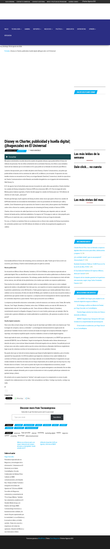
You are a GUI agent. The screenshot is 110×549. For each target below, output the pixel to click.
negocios (65, 433)
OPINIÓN (92, 29)
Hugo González (35, 150)
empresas (17, 433)
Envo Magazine (55, 538)
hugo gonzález (25, 433)
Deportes (36, 29)
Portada (7, 51)
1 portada (18, 425)
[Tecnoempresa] (5, 22)
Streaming (9, 428)
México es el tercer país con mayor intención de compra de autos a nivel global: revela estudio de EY (26, 445)
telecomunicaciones (32, 436)
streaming (13, 436)
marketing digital (50, 433)
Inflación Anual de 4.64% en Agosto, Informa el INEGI (48, 443)
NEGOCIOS (47, 29)
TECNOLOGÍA (16, 29)
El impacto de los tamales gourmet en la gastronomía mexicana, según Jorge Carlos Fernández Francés (89, 280)
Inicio (6, 29)
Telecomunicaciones (31, 428)
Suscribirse (57, 417)
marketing (40, 433)
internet (34, 433)
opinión (7, 436)
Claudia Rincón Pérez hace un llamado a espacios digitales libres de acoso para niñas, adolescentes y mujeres (89, 250)
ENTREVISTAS (81, 29)
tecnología (21, 436)
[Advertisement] (55, 68)
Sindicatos (70, 29)
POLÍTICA (59, 29)
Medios (55, 425)
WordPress (41, 538)
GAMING (27, 29)
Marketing (47, 425)
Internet (38, 425)
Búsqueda (8, 35)
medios (58, 433)
